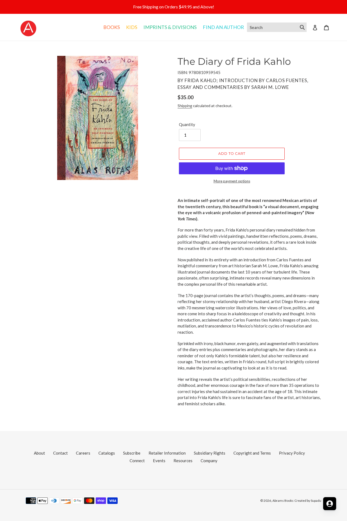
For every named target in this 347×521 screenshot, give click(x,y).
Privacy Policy (292, 453)
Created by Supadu (307, 501)
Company (209, 460)
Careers (83, 453)
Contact (60, 453)
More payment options (232, 181)
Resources (183, 460)
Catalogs (106, 453)
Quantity (187, 124)
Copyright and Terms (252, 453)
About (39, 453)
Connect (137, 460)
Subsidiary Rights (209, 453)
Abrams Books (283, 501)
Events (159, 460)
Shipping (185, 105)
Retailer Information (167, 453)
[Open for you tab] (329, 503)
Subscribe (131, 453)
